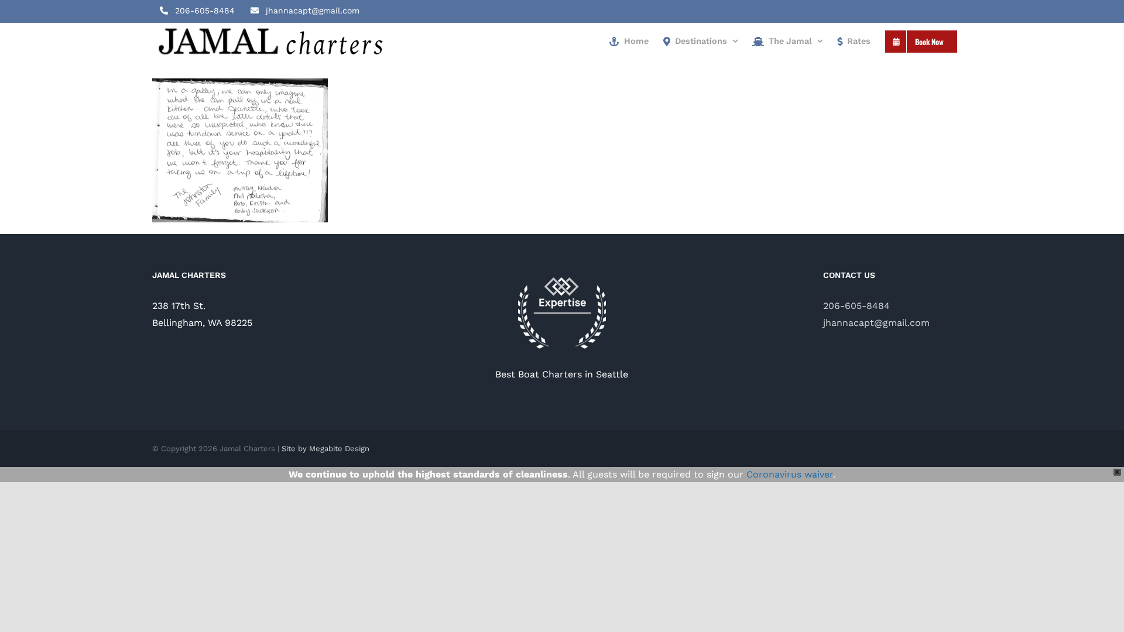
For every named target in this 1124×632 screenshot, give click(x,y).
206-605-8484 (856, 305)
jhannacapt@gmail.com (876, 322)
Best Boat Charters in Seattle (561, 374)
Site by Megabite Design (325, 448)
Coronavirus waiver (789, 474)
